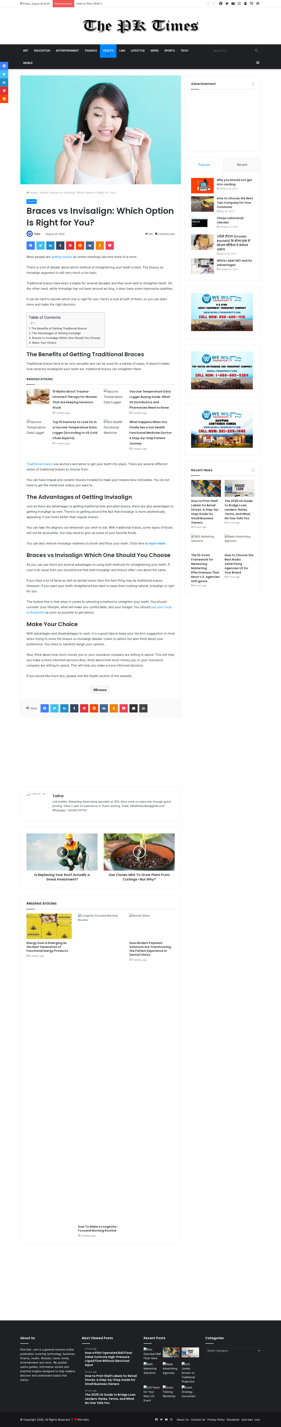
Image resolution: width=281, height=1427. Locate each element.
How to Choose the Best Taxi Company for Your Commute (235, 202)
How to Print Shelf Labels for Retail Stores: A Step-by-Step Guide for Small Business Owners (136, 3)
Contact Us (198, 1419)
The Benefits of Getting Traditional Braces (59, 328)
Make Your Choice (44, 342)
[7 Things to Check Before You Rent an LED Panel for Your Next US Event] (152, 1394)
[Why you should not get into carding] (202, 185)
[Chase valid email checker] (202, 224)
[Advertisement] (100, 752)
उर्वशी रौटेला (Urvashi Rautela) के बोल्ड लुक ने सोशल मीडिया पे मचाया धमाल (233, 243)
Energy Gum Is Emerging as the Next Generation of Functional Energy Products (47, 947)
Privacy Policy (216, 1419)
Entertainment (67, 50)
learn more (157, 543)
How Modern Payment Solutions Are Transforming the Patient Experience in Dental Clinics (150, 949)
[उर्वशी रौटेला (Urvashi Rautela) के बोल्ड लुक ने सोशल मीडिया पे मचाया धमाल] (202, 242)
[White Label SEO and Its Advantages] (202, 266)
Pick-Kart (83, 1419)
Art (25, 50)
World (28, 63)
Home (33, 192)
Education (42, 50)
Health (108, 50)
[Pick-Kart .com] (140, 26)
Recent (242, 165)
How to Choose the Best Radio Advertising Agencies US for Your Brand (239, 564)
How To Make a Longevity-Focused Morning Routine (98, 1229)
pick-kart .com (251, 1419)
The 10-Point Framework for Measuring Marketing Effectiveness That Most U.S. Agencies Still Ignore (205, 568)
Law (122, 50)
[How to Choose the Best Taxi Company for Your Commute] (202, 204)
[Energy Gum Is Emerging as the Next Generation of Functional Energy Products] (49, 926)
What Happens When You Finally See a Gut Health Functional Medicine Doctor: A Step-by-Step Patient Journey (150, 432)
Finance (91, 50)
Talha (37, 233)
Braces (101, 690)
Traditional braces (40, 464)
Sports (169, 50)
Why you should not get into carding (234, 182)
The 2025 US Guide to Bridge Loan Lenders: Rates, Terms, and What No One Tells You (239, 509)
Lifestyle (138, 50)
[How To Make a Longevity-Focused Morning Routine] (100, 1068)
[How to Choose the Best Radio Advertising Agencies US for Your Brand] (239, 542)
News (155, 50)
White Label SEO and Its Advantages (234, 263)
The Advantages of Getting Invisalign (56, 333)
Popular (204, 165)
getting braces (61, 257)
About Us (183, 1419)
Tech (184, 50)
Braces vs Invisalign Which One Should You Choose (66, 338)
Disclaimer (233, 1419)
